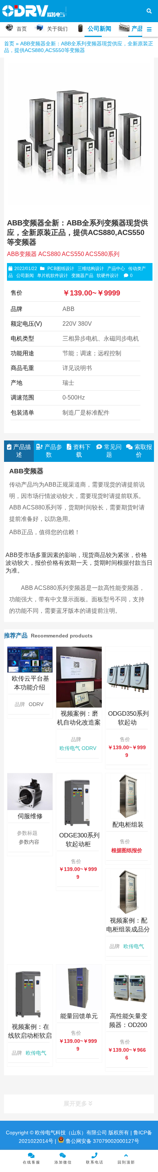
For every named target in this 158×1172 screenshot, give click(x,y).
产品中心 (116, 268)
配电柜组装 (128, 824)
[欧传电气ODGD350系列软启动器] (128, 677)
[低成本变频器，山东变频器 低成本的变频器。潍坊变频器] (128, 987)
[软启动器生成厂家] (78, 801)
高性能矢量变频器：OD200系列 (128, 1025)
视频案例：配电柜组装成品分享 (128, 929)
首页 (9, 43)
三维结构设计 (91, 268)
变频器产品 (82, 275)
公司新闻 (25, 275)
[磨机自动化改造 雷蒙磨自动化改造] (78, 677)
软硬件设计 (108, 275)
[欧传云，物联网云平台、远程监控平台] (30, 659)
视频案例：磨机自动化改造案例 (79, 722)
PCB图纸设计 (60, 268)
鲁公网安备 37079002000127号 (101, 1141)
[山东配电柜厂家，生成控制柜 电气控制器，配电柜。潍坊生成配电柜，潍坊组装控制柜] (128, 796)
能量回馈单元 (79, 1016)
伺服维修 (30, 816)
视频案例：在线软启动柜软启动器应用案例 (30, 1035)
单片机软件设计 (52, 275)
